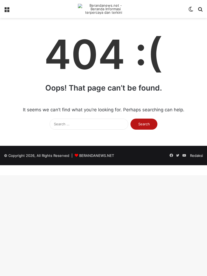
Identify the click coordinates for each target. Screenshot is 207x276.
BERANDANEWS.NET (96, 155)
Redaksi (196, 155)
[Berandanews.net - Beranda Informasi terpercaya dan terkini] (103, 9)
